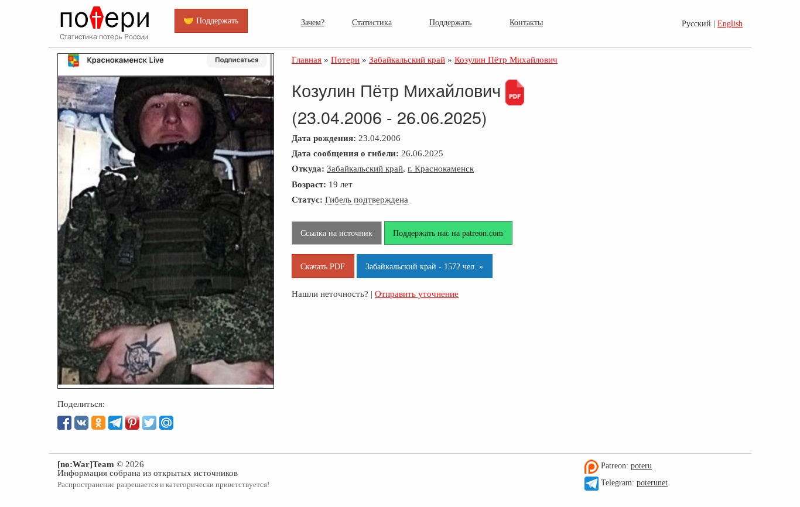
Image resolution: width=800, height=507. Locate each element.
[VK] (81, 423)
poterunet (652, 482)
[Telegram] (115, 423)
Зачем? (312, 22)
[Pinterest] (132, 423)
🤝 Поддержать (210, 20)
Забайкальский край (365, 168)
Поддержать (450, 22)
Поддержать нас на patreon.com (448, 233)
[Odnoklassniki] (98, 423)
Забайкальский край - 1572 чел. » (424, 266)
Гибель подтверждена (366, 199)
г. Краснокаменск (441, 168)
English (730, 23)
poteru (641, 465)
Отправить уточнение (417, 294)
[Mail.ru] (166, 423)
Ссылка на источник (336, 233)
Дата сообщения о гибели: (345, 153)
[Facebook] (64, 423)
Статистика (372, 22)
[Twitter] (149, 423)
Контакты (526, 22)
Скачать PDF (322, 266)
